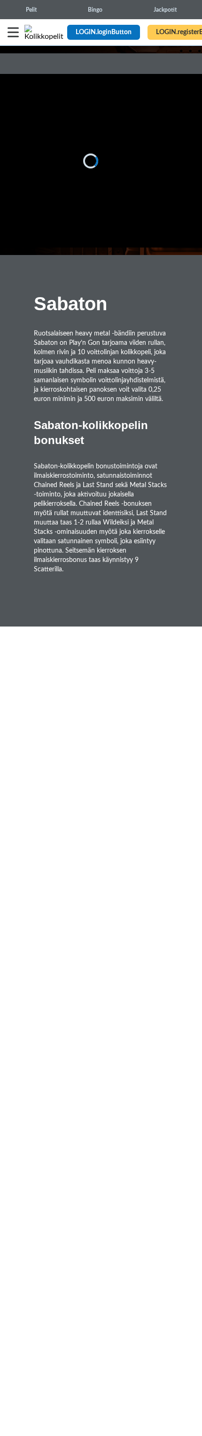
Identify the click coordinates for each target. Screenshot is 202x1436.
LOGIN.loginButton (104, 32)
